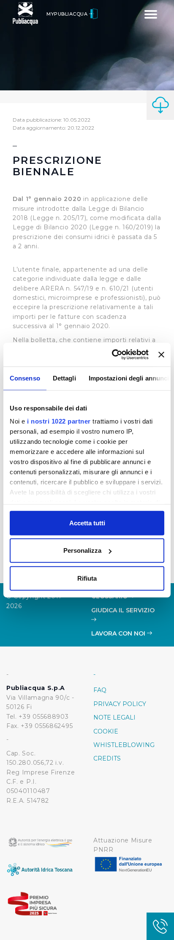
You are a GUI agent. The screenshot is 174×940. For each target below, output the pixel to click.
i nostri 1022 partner (59, 421)
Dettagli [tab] (64, 377)
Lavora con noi (119, 633)
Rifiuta (87, 577)
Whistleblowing (124, 745)
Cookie (105, 731)
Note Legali (114, 717)
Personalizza (82, 550)
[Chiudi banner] (161, 355)
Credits (107, 758)
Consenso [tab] (25, 377)
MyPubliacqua (67, 14)
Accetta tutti (87, 522)
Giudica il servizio (123, 610)
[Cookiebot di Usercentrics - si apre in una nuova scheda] (113, 354)
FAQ (99, 690)
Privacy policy (119, 704)
